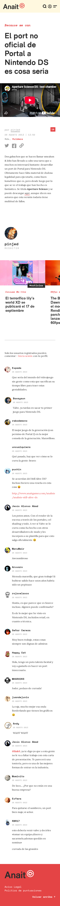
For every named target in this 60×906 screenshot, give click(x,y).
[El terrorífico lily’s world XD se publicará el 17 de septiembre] (22, 273)
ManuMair (18, 549)
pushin (16, 469)
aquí (27, 193)
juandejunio (20, 697)
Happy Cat (19, 652)
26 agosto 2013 (19, 372)
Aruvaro (17, 567)
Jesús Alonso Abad (25, 506)
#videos (17, 139)
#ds (7, 139)
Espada (16, 368)
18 (53, 129)
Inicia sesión (25, 355)
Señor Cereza (21, 630)
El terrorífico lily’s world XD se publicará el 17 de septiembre (19, 304)
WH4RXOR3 (18, 679)
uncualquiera (21, 447)
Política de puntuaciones (23, 890)
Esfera (16, 798)
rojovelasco (20, 593)
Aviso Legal (13, 887)
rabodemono (19, 421)
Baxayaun (19, 398)
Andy (16, 723)
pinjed (15, 130)
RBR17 (16, 821)
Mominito (18, 776)
